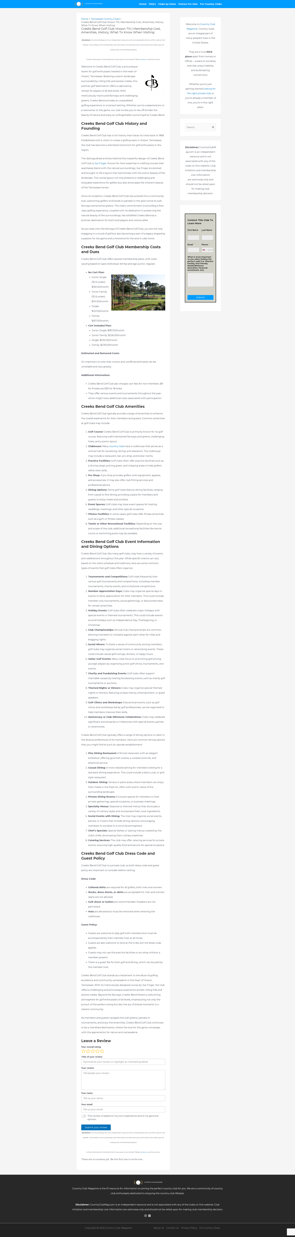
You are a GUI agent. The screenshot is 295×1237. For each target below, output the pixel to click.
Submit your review (96, 1127)
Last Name (207, 231)
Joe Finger (100, 163)
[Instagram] (145, 1215)
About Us (158, 1228)
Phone (205, 245)
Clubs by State (167, 4)
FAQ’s (152, 4)
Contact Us (172, 1228)
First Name (192, 231)
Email (190, 245)
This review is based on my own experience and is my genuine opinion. (122, 1117)
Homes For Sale (188, 4)
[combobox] (204, 250)
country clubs (117, 446)
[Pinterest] (149, 1215)
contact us (144, 59)
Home (143, 4)
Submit (200, 297)
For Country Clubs (211, 4)
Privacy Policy (189, 1228)
